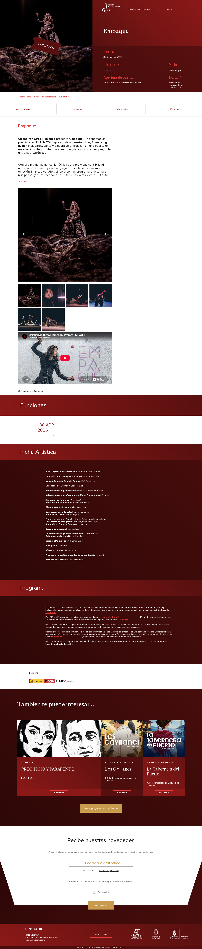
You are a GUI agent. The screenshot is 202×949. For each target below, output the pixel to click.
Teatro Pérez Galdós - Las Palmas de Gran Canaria (111, 8)
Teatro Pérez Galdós (28, 96)
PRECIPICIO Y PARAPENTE (47, 769)
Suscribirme (101, 905)
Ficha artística (123, 109)
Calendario (147, 9)
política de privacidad (109, 870)
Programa (176, 109)
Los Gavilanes (118, 769)
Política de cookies (95, 947)
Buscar (158, 9)
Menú (169, 9)
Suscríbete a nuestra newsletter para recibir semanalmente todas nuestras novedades (101, 852)
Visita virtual (100, 934)
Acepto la (103, 870)
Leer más (22, 181)
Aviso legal (81, 947)
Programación (134, 9)
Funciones (79, 109)
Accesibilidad (119, 947)
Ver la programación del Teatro (101, 808)
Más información (24, 109)
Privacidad (108, 947)
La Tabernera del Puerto (163, 771)
